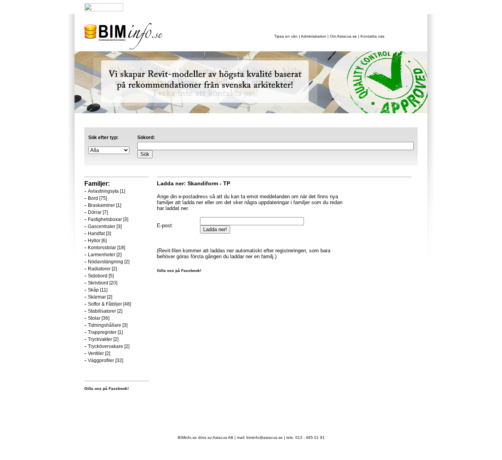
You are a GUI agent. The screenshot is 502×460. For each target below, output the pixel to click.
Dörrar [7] (98, 212)
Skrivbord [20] (102, 283)
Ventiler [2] (99, 353)
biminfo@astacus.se (264, 437)
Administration (313, 36)
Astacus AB (223, 437)
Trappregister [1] (105, 332)
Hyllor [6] (97, 240)
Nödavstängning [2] (108, 261)
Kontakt (264, 8)
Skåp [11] (97, 290)
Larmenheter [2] (105, 254)
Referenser (208, 8)
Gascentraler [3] (105, 226)
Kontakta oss (372, 36)
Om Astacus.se (343, 36)
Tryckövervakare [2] (108, 346)
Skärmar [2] (100, 297)
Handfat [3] (99, 233)
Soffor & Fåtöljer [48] (109, 304)
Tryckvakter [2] (103, 339)
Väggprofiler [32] (105, 360)
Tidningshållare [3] (107, 325)
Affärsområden (174, 8)
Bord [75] (97, 198)
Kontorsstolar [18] (106, 247)
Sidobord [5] (101, 276)
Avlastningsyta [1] (106, 191)
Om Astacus (238, 8)
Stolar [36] (98, 318)
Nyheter (144, 8)
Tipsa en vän (286, 36)
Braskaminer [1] (104, 205)
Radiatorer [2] (102, 269)
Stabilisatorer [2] (105, 311)
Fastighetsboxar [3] (108, 219)
